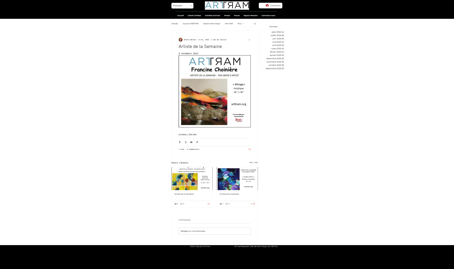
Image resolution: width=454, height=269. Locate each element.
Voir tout (253, 162)
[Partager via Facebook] (180, 142)
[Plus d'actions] (249, 39)
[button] (180, 14)
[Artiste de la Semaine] (192, 178)
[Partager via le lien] (197, 142)
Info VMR (229, 23)
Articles (174, 23)
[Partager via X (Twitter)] (185, 142)
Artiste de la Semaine (184, 194)
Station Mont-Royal (211, 23)
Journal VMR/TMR (191, 23)
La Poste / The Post (188, 134)
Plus (239, 23)
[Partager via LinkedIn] (191, 142)
